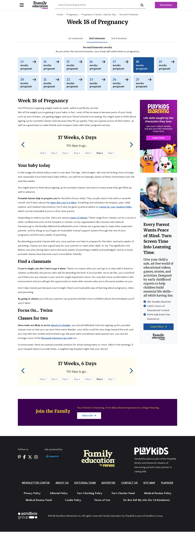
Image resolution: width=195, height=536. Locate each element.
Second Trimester (129, 14)
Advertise (108, 482)
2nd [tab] (97, 38)
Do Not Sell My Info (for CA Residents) (146, 500)
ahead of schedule (60, 325)
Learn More (157, 326)
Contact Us (129, 482)
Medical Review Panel (39, 500)
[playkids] (158, 136)
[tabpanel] (97, 50)
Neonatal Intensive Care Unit (56, 338)
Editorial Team (85, 482)
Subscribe (88, 415)
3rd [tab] (119, 38)
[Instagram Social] (36, 457)
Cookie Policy (73, 500)
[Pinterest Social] (19, 457)
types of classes (79, 217)
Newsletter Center (36, 482)
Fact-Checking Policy (89, 493)
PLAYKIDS (167, 482)
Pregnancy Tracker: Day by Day (98, 14)
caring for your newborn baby (115, 207)
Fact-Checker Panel (123, 493)
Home (60, 14)
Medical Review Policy (157, 493)
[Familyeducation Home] (98, 458)
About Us (62, 482)
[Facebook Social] (24, 457)
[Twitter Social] (30, 457)
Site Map (149, 482)
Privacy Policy (32, 493)
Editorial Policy (59, 493)
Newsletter (166, 5)
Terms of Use (102, 500)
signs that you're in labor (63, 202)
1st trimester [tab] (75, 38)
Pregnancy (72, 14)
